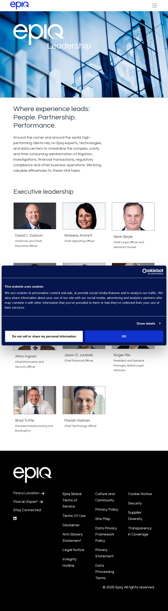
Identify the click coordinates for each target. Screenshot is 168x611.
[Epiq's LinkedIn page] (15, 519)
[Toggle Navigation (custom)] (155, 5)
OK (124, 336)
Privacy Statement (104, 553)
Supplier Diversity (135, 516)
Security (135, 503)
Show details (146, 323)
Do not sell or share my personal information (44, 336)
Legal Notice (73, 550)
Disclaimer (71, 525)
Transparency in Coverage (140, 531)
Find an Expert (26, 502)
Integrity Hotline (69, 562)
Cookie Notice (140, 494)
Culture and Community (105, 497)
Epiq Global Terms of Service (71, 500)
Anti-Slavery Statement (72, 537)
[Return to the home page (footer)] (19, 5)
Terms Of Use (74, 516)
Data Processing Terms (104, 572)
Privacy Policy (106, 509)
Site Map (102, 519)
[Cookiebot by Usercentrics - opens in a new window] (145, 271)
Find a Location (26, 493)
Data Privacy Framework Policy (106, 534)
